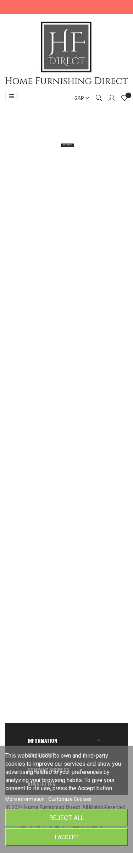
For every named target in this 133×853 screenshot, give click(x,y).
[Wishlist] (124, 99)
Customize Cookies (70, 799)
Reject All (66, 817)
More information (25, 799)
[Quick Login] (108, 98)
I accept (67, 837)
